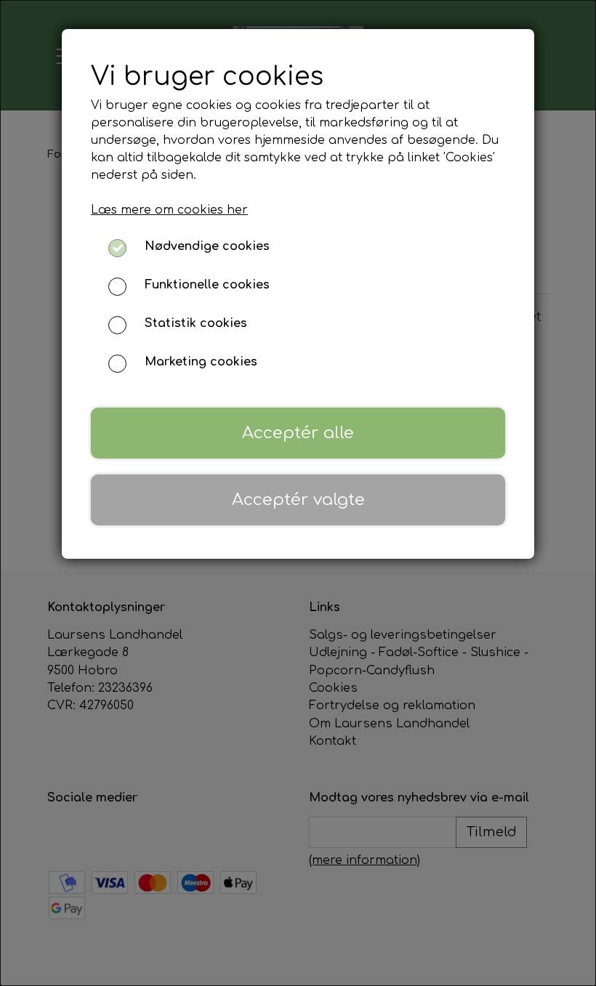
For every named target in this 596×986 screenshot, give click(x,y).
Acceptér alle (298, 433)
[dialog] (298, 493)
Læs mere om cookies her (169, 210)
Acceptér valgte (298, 499)
